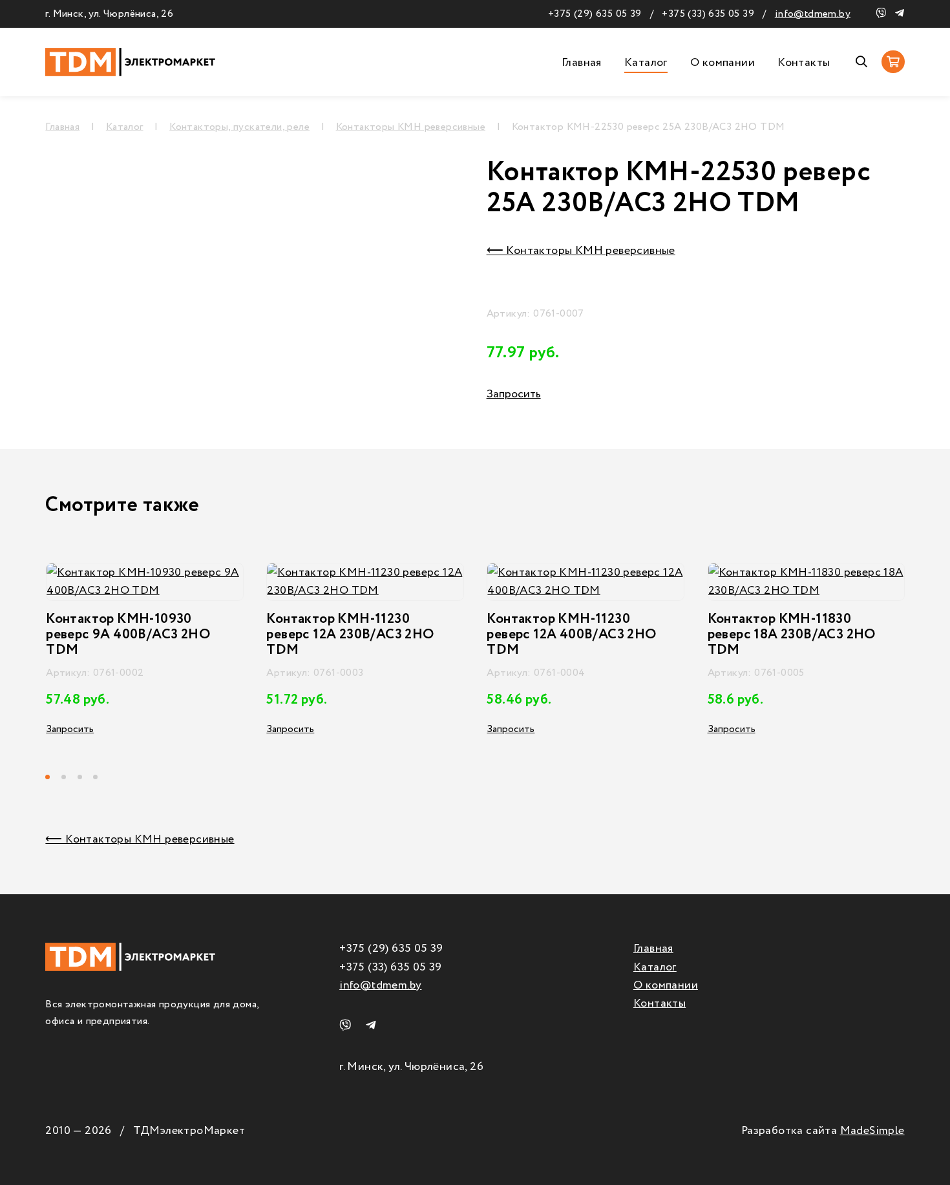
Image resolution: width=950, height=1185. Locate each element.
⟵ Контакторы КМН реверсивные (581, 250)
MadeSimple (872, 1130)
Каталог (646, 62)
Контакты (803, 62)
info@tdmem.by (812, 13)
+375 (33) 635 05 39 (708, 13)
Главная (582, 62)
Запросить (514, 394)
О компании (722, 62)
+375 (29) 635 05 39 (595, 13)
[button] (53, 777)
